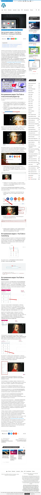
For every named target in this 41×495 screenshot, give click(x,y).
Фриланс (31, 175)
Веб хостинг (32, 125)
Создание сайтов (33, 169)
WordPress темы (33, 116)
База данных (32, 120)
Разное (30, 34)
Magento (31, 107)
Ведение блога (21, 450)
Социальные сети (33, 171)
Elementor (12, 450)
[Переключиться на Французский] (23, 0)
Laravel (31, 105)
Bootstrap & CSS (33, 83)
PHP (31, 109)
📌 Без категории (31, 60)
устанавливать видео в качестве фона (14, 62)
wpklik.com (10, 430)
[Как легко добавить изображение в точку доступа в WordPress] (13, 452)
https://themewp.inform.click (35, 476)
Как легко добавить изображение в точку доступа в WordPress (7, 441)
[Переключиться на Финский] (21, 0)
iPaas (31, 98)
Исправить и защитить (34, 140)
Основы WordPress (5, 450)
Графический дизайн (34, 131)
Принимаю (27, 493)
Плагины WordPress (33, 160)
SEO (30, 112)
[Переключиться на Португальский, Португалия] (30, 0)
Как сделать (32, 142)
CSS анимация (32, 88)
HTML (31, 96)
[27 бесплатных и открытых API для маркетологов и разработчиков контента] (34, 38)
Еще (32, 1)
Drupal (31, 90)
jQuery (31, 103)
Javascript (18, 471)
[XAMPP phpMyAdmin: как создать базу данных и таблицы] (34, 63)
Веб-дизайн (32, 127)
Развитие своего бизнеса (34, 162)
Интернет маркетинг (34, 138)
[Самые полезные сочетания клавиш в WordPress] (21, 452)
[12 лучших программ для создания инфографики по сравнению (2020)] (34, 50)
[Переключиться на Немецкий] (25, 0)
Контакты (15, 1)
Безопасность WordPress (34, 123)
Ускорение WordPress (34, 173)
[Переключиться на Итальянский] (27, 0)
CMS (31, 87)
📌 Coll (31, 177)
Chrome (31, 85)
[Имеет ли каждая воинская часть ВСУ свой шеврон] (5, 452)
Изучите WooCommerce (34, 134)
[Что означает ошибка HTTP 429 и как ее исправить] (34, 25)
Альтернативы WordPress (34, 118)
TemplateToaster (33, 114)
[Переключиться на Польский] (28, 0)
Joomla (31, 101)
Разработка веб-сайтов (34, 166)
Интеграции (32, 136)
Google (31, 94)
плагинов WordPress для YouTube (17, 418)
